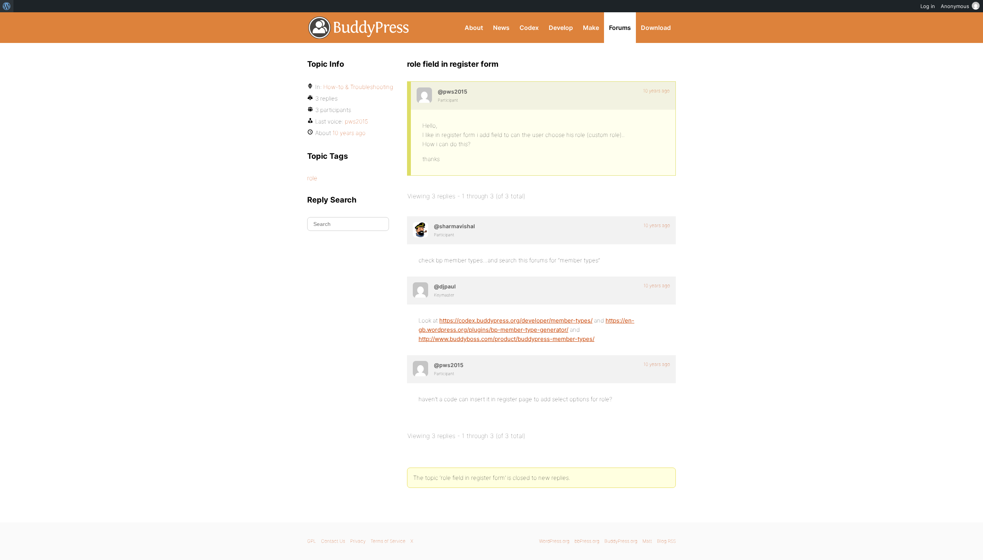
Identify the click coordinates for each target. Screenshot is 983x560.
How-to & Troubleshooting (358, 87)
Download (656, 27)
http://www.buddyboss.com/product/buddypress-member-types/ (506, 339)
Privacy (358, 541)
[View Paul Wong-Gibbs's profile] (420, 290)
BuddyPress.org (358, 27)
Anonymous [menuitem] (955, 6)
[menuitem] (6, 6)
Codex (529, 27)
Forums (620, 27)
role (312, 178)
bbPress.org (586, 541)
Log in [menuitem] (927, 6)
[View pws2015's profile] (424, 95)
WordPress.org (554, 541)
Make (591, 27)
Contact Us (333, 541)
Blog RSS (666, 541)
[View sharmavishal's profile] (420, 229)
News (501, 27)
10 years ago (656, 91)
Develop (561, 27)
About (474, 27)
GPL (311, 541)
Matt (647, 541)
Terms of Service (388, 541)
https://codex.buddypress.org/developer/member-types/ (515, 320)
